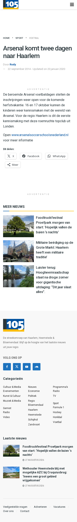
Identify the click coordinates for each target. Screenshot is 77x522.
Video (6, 417)
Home (6, 38)
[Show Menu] (72, 4)
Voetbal (34, 38)
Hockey (57, 412)
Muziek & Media (12, 400)
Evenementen (11, 391)
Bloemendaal (35, 405)
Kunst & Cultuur (12, 396)
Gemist (7, 408)
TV (54, 396)
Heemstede (34, 414)
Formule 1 (58, 407)
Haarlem (33, 409)
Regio (31, 400)
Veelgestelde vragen (15, 506)
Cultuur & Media (12, 387)
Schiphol (33, 419)
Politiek (32, 396)
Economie (34, 391)
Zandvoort (34, 424)
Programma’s (60, 387)
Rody (13, 64)
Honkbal (57, 417)
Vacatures (59, 506)
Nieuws (32, 387)
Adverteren (40, 506)
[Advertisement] (38, 80)
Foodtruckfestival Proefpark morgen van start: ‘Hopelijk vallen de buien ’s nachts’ (48, 450)
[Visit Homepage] (10, 4)
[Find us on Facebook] (7, 366)
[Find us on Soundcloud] (36, 366)
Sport (19, 38)
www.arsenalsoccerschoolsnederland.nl (39, 135)
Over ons (8, 511)
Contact (24, 511)
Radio (6, 412)
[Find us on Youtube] (27, 366)
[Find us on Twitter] (17, 366)
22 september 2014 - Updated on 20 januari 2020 (36, 68)
